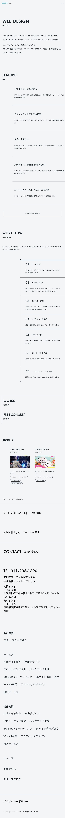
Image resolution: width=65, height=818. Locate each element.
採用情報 (22, 512)
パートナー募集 (21, 532)
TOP (4, 499)
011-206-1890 (24, 570)
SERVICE (11, 499)
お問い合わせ (21, 551)
